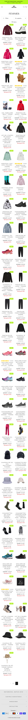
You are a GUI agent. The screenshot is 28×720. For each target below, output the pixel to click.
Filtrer (7, 18)
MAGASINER (14, 701)
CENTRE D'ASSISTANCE (14, 696)
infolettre (13, 706)
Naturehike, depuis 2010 (13, 691)
